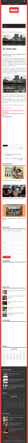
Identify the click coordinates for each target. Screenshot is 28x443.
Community (10, 32)
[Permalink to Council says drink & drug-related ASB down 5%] (14, 196)
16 (23, 356)
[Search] (24, 1)
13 (14, 356)
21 (17, 357)
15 (20, 356)
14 (17, 356)
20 (14, 357)
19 (10, 357)
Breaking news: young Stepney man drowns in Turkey (16, 380)
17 (4, 357)
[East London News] (14, 11)
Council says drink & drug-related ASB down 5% (15, 424)
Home (5, 32)
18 (7, 357)
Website (4, 252)
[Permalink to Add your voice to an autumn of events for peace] (4, 311)
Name (4, 243)
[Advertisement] (14, 18)
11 (7, 356)
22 (20, 357)
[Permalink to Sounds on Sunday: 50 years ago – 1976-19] (4, 305)
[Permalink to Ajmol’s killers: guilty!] (5, 377)
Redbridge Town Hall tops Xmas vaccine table (13, 154)
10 (4, 356)
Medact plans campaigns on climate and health (14, 158)
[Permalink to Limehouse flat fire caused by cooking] (14, 178)
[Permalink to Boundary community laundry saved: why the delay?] (14, 216)
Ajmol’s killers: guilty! (14, 373)
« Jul (3, 363)
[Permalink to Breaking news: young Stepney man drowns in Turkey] (5, 383)
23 (23, 357)
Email (4, 247)
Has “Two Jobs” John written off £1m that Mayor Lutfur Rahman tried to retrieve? (17, 386)
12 (10, 356)
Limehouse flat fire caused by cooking (11, 180)
